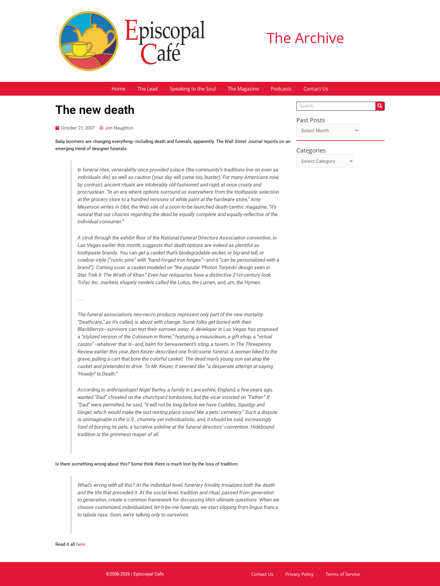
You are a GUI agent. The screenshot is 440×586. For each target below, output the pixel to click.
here (80, 544)
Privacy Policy (299, 574)
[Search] (379, 106)
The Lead (147, 88)
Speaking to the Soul (193, 88)
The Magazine (243, 88)
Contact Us (316, 88)
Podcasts (281, 88)
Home (118, 88)
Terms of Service (343, 574)
